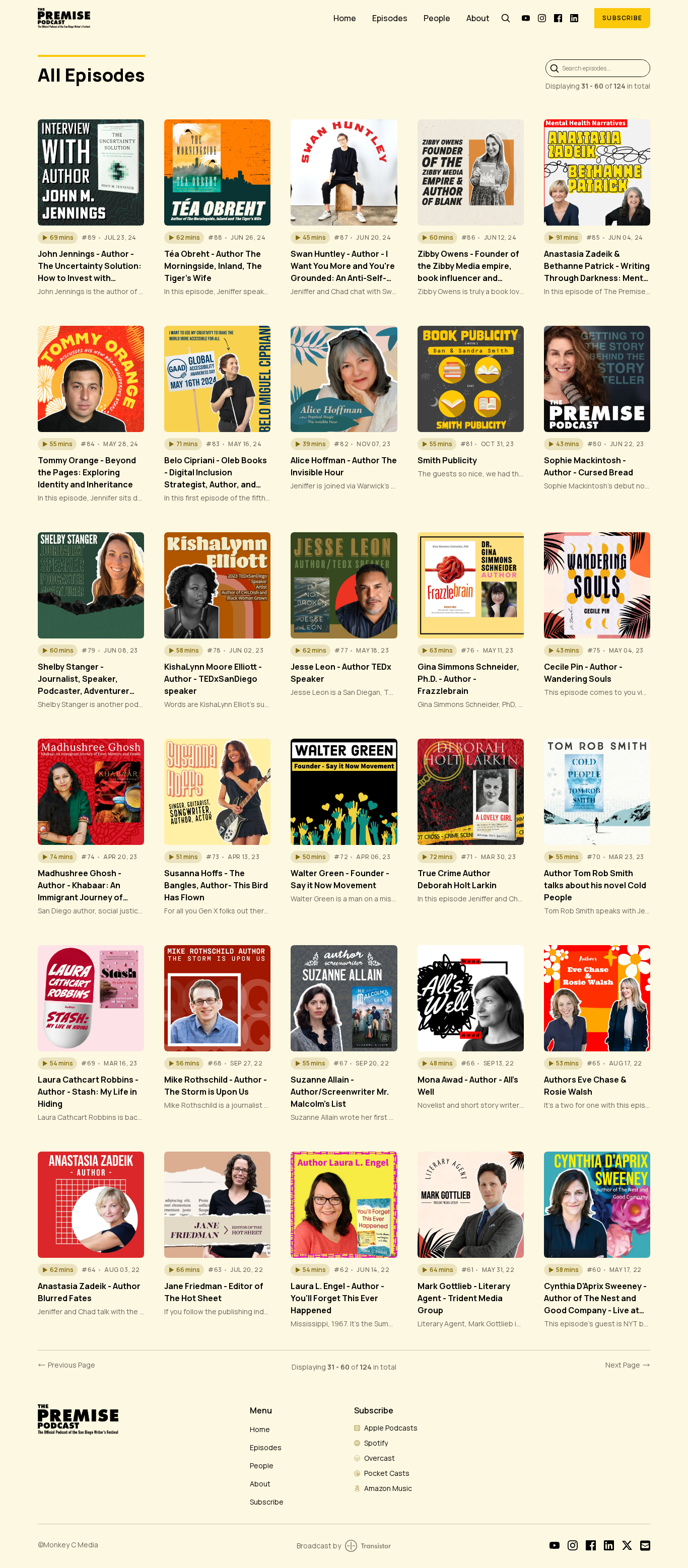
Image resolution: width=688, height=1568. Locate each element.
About (478, 18)
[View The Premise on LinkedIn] (574, 18)
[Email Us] (645, 1545)
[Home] (179, 18)
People (437, 18)
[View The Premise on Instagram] (542, 18)
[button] (58, 238)
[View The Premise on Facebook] (558, 18)
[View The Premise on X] (627, 1545)
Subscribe (622, 18)
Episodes (389, 18)
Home (344, 18)
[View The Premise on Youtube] (526, 18)
